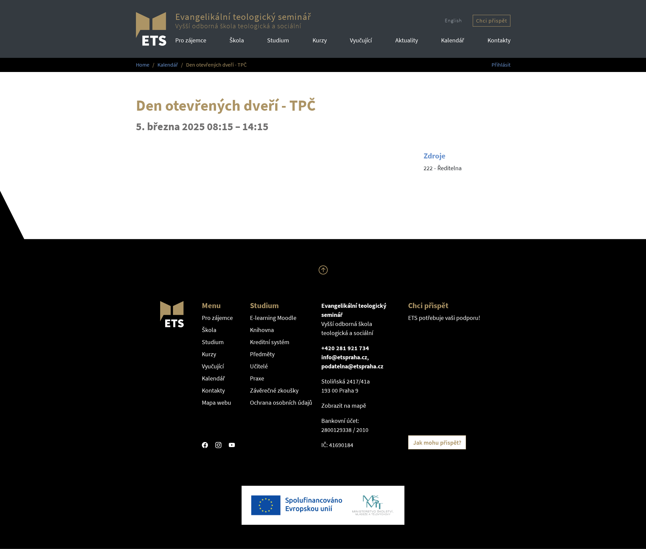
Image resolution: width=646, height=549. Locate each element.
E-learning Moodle (273, 318)
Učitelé (259, 366)
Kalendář (452, 40)
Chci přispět (491, 20)
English (453, 20)
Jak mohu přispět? (437, 442)
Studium (278, 40)
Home (142, 65)
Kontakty (499, 40)
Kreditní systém (269, 342)
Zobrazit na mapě (343, 405)
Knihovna (262, 330)
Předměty (262, 354)
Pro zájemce (190, 40)
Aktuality (406, 40)
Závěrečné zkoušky (274, 390)
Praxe (257, 378)
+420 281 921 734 (345, 348)
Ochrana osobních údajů (281, 402)
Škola (236, 40)
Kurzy (320, 40)
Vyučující (361, 40)
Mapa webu (216, 402)
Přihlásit (501, 65)
